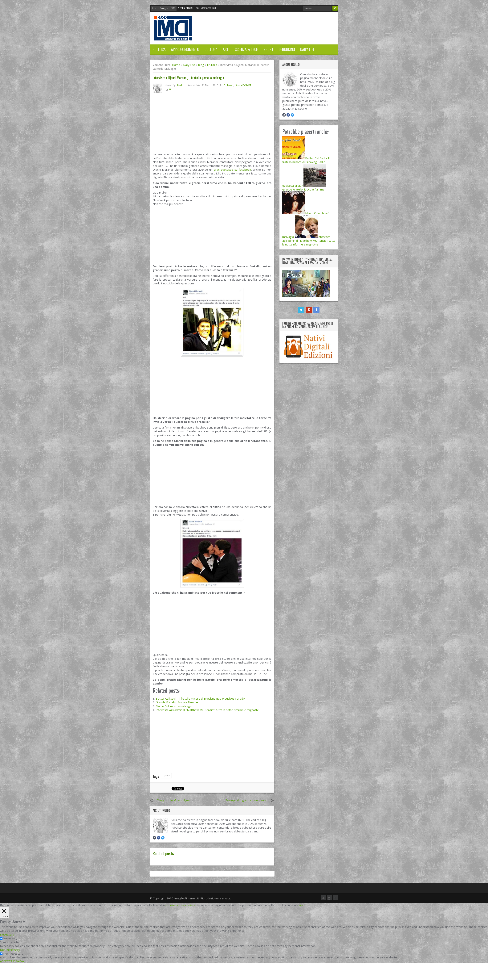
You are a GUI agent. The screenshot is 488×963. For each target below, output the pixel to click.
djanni (166, 775)
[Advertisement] (212, 124)
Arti (226, 49)
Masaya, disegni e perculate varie (246, 800)
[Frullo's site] (154, 837)
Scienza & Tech (246, 49)
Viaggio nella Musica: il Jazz (173, 800)
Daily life (307, 49)
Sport (268, 49)
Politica (159, 49)
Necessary (10, 938)
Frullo (180, 85)
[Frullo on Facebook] (158, 837)
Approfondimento (185, 49)
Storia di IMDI (185, 8)
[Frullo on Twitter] (163, 837)
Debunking (287, 49)
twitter (301, 310)
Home (176, 65)
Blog (201, 65)
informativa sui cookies (180, 905)
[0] (173, 90)
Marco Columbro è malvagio (174, 706)
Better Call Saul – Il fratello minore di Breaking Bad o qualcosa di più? (200, 698)
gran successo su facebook (232, 169)
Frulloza (212, 65)
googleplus (309, 310)
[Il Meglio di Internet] (173, 36)
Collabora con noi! (206, 8)
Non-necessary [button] (10, 950)
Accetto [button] (304, 905)
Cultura (211, 49)
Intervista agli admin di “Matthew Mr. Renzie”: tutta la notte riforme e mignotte (207, 710)
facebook (316, 310)
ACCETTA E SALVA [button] (12, 961)
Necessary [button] (7, 934)
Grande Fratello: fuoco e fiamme (177, 702)
